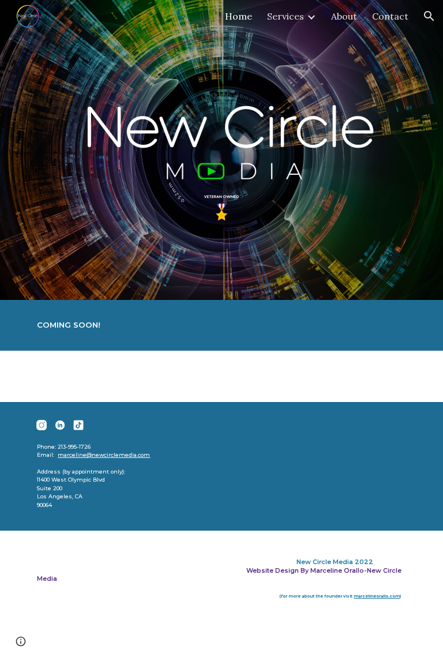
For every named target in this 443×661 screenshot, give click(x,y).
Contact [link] (390, 16)
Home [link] (238, 16)
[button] (429, 16)
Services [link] (285, 16)
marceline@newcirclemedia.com (104, 455)
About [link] (344, 16)
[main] (221, 325)
